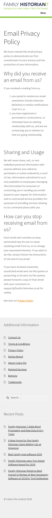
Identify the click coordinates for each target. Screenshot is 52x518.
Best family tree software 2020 (25, 454)
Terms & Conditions (19, 343)
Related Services (17, 369)
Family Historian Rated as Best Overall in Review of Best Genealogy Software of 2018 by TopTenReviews (28, 474)
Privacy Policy (25, 300)
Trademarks (15, 382)
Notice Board (15, 356)
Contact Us (14, 337)
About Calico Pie (17, 362)
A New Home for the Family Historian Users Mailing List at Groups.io (24, 444)
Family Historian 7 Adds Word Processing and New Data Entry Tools (25, 430)
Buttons (12, 375)
